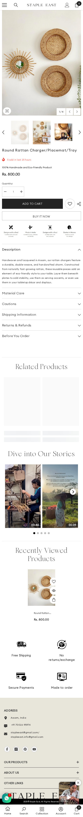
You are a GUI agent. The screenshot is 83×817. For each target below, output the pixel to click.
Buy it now (41, 216)
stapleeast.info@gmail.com (27, 736)
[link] (22, 433)
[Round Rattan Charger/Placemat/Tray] (41, 587)
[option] (41, 63)
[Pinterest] (25, 749)
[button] (69, 111)
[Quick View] (54, 591)
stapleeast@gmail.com (24, 732)
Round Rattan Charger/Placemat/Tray (41, 613)
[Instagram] (16, 749)
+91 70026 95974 (21, 724)
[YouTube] (34, 749)
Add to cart (32, 204)
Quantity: (7, 183)
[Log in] (67, 5)
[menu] (4, 5)
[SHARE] (78, 204)
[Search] (15, 5)
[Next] (73, 492)
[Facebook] (7, 749)
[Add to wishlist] (70, 204)
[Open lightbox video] (23, 496)
